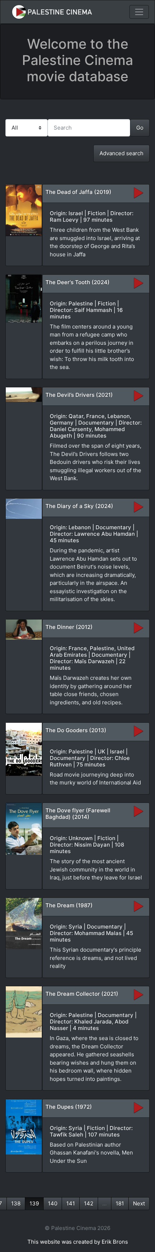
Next (139, 1203)
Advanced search (121, 153)
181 (120, 1203)
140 (52, 1203)
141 (70, 1203)
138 (16, 1203)
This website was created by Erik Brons (77, 1241)
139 (34, 1203)
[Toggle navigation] (139, 12)
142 (88, 1203)
